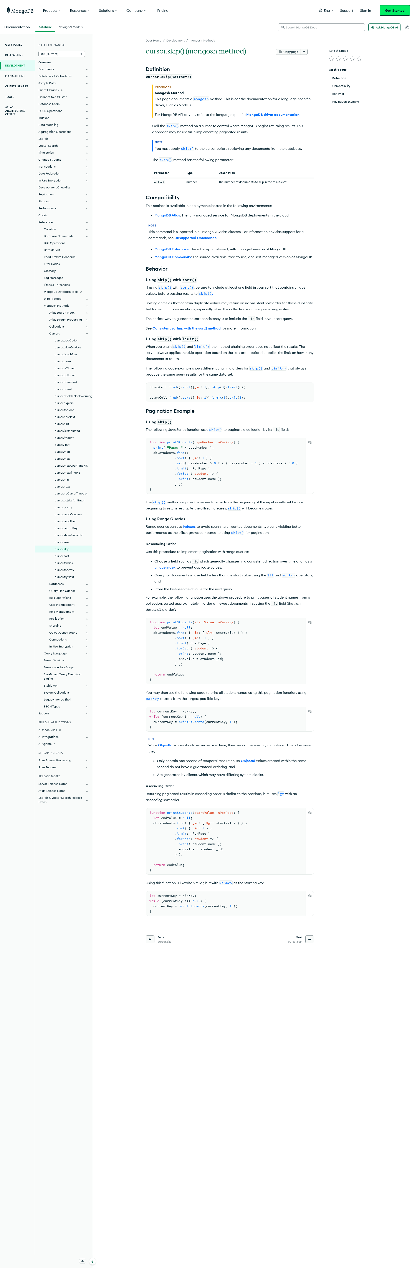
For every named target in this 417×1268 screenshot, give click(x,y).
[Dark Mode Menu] (407, 27)
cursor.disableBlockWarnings (73, 396)
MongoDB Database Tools (61, 291)
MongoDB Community (172, 257)
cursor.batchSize (66, 354)
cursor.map (62, 451)
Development (175, 40)
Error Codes (52, 264)
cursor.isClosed (65, 368)
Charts (43, 215)
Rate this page (338, 50)
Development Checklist (54, 187)
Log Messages (53, 278)
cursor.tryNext (64, 577)
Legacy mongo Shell (57, 699)
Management (15, 76)
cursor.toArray (64, 570)
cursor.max (62, 458)
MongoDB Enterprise (171, 249)
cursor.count (63, 389)
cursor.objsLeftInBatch (70, 500)
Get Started (395, 10)
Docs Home (153, 40)
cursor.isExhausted (67, 431)
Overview (44, 62)
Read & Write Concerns (59, 257)
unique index (164, 567)
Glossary (50, 271)
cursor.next (62, 486)
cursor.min (62, 479)
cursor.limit (62, 444)
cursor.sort (62, 556)
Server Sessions (54, 660)
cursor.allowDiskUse (68, 347)
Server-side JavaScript (59, 667)
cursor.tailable (64, 563)
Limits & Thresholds (57, 284)
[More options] (304, 52)
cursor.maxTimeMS (67, 472)
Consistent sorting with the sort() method (186, 328)
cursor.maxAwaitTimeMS (71, 465)
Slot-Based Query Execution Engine (62, 676)
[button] (326, 10)
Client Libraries (16, 86)
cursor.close (63, 361)
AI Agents (44, 743)
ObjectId (165, 745)
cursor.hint (62, 424)
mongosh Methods (202, 40)
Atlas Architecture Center (15, 111)
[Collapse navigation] (92, 1261)
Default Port (52, 250)
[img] (331, 58)
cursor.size (62, 542)
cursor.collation (65, 375)
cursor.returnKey (66, 528)
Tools (9, 96)
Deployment (14, 55)
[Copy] (310, 442)
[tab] (45, 26)
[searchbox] (321, 27)
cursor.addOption (66, 340)
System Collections (57, 692)
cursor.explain (64, 403)
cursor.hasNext (65, 417)
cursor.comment (66, 382)
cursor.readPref (65, 521)
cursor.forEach (64, 410)
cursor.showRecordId (69, 535)
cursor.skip (62, 549)
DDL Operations (54, 243)
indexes (189, 526)
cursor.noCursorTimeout (71, 493)
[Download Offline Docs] (82, 1261)
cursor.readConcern (68, 514)
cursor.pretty (63, 507)
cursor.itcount (64, 437)
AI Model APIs (47, 730)
